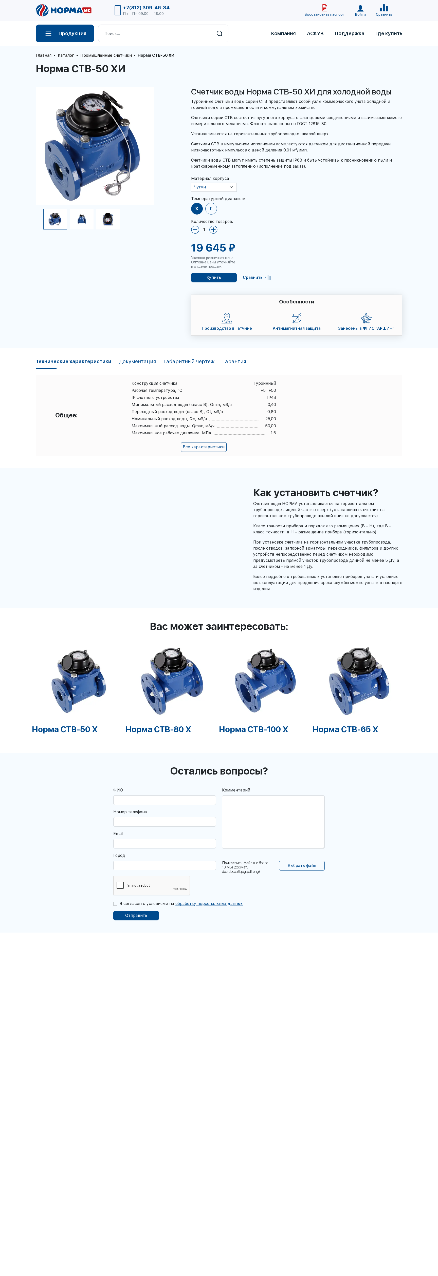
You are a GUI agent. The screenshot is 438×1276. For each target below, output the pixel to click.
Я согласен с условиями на (181, 903)
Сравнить (252, 277)
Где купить (388, 33)
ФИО (118, 790)
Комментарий (236, 790)
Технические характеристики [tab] (73, 361)
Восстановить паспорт (324, 14)
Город (119, 855)
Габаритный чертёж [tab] (189, 361)
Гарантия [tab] (234, 361)
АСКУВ (315, 33)
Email (118, 833)
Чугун (200, 187)
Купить (214, 277)
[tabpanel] (78, 687)
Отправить (136, 915)
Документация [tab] (137, 361)
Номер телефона (130, 811)
